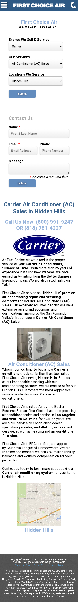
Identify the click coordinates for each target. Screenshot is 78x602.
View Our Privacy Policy (27, 565)
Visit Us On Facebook (52, 565)
